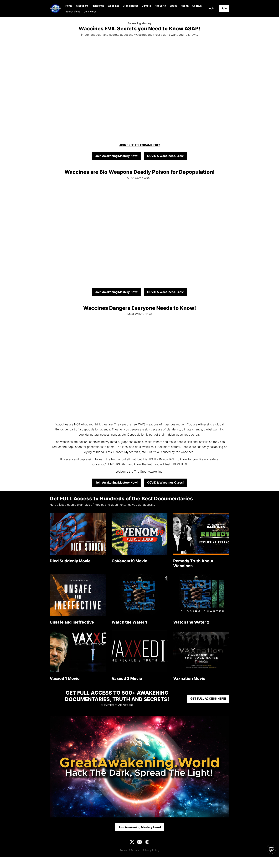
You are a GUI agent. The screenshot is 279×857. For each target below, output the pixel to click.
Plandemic (98, 5)
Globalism (82, 5)
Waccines (113, 5)
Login (211, 8)
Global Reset (130, 5)
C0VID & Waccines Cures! (165, 156)
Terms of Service (129, 850)
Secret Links (72, 11)
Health (185, 5)
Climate (146, 5)
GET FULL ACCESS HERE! (208, 698)
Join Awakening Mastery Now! (116, 156)
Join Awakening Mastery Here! (139, 827)
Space (173, 5)
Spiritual (197, 5)
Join (224, 8)
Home (68, 5)
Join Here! (90, 11)
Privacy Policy (151, 850)
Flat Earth (160, 5)
